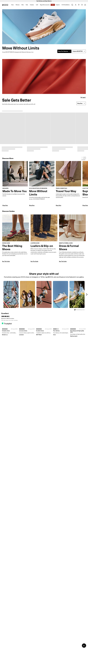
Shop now (50, 1)
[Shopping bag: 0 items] (85, 5)
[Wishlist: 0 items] (81, 5)
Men (23, 4)
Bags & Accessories (45, 4)
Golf (37, 4)
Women (18, 4)
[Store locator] (78, 5)
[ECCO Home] (5, 5)
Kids (27, 4)
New (12, 4)
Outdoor (32, 4)
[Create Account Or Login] (75, 5)
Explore (58, 4)
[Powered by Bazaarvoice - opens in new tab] (79, 262)
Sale (53, 4)
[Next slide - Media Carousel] (86, 247)
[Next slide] (85, 110)
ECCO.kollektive (66, 4)
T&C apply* (83, 97)
